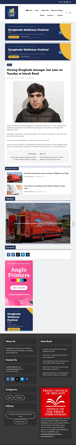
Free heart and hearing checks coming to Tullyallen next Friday (46, 173)
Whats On (19, 398)
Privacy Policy (20, 422)
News (37, 10)
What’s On (45, 10)
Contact (60, 15)
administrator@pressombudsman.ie (51, 434)
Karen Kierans (29, 176)
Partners (50, 15)
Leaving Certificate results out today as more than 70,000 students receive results (56, 362)
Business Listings (57, 10)
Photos (42, 15)
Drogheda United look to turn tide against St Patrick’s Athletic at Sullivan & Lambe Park (56, 374)
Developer (11, 78)
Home (30, 10)
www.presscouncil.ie (47, 436)
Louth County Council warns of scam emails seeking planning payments (55, 368)
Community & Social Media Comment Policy (20, 415)
